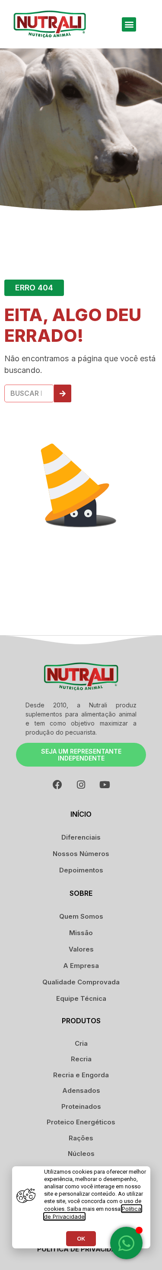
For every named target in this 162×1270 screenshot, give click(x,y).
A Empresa (81, 965)
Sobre (81, 893)
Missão (81, 933)
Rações (81, 1138)
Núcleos (81, 1153)
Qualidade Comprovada (81, 982)
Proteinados (81, 1106)
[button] (129, 24)
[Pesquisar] (62, 393)
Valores (81, 949)
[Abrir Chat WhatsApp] (126, 1243)
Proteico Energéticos (81, 1122)
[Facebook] (57, 784)
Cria (81, 1043)
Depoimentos (81, 870)
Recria (81, 1059)
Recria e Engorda (81, 1075)
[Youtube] (104, 784)
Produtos (81, 1020)
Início (81, 814)
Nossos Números (81, 854)
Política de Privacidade (81, 1249)
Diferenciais (81, 837)
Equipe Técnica (81, 998)
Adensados (81, 1090)
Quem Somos (81, 916)
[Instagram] (81, 784)
